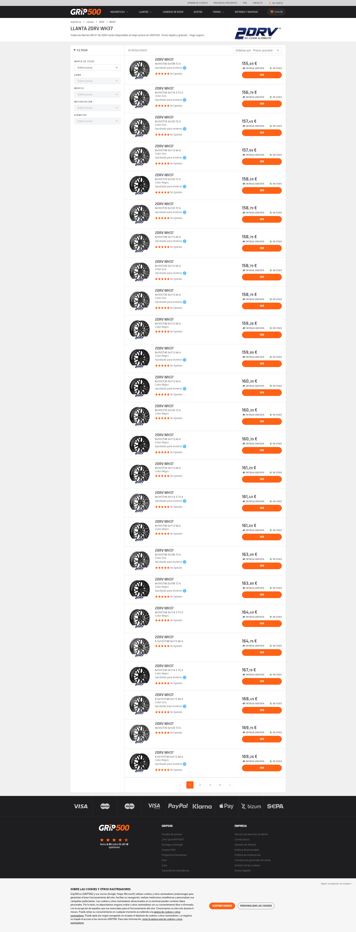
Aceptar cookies (222, 906)
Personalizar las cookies (256, 906)
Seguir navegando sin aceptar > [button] (336, 883)
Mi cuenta (277, 3)
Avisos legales (243, 870)
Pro (245, 3)
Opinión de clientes (197, 3)
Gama (77, 75)
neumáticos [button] (117, 12)
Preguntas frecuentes (225, 3)
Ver (262, 75)
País (164, 860)
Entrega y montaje (246, 12)
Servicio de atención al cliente (251, 834)
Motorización (83, 102)
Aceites (198, 12)
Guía (164, 865)
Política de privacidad (247, 849)
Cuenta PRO (169, 849)
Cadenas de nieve (173, 12)
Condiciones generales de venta (253, 860)
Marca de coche (84, 61)
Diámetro (80, 115)
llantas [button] (144, 12)
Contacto (257, 3)
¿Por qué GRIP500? (173, 839)
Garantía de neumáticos (175, 870)
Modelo (79, 88)
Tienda (217, 12)
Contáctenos (242, 839)
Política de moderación (248, 855)
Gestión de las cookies (247, 865)
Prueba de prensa (172, 834)
